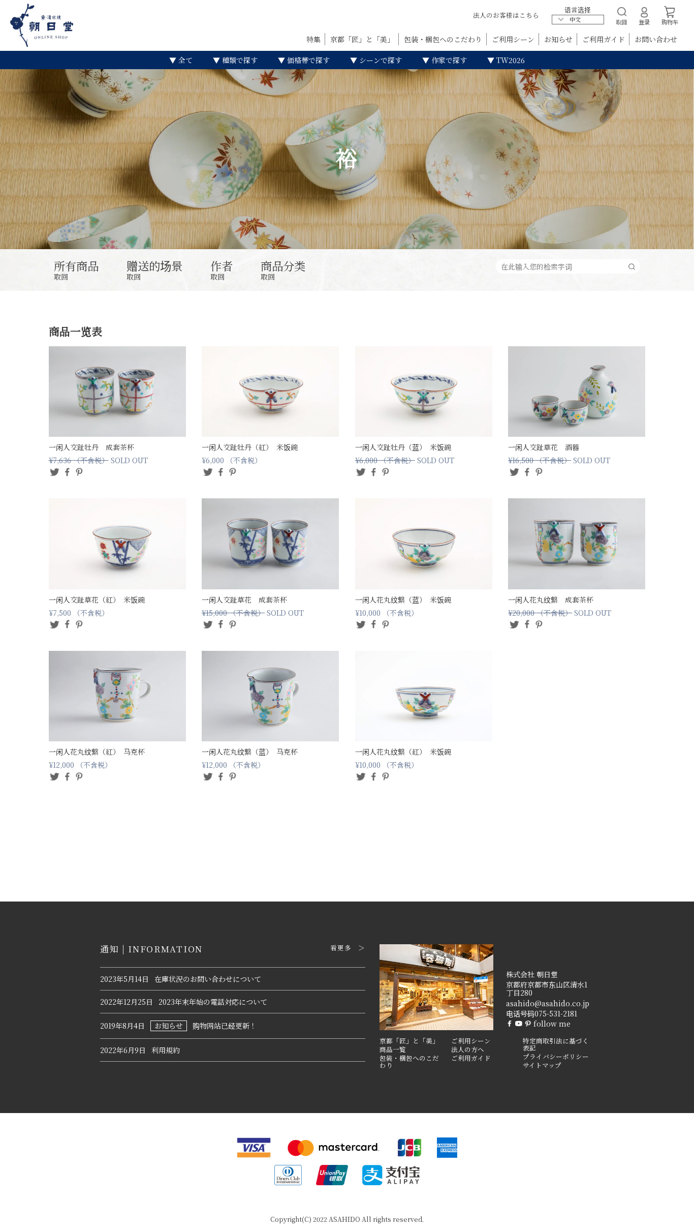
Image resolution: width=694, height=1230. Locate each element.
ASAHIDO (344, 1219)
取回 (76, 270)
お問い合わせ (656, 39)
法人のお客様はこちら (506, 15)
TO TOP (670, 1216)
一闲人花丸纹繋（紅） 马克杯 (97, 751)
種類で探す (239, 60)
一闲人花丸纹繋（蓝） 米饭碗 (403, 599)
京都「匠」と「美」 (363, 39)
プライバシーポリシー (556, 1056)
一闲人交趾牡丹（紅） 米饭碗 (250, 447)
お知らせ (559, 39)
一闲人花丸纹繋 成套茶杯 (550, 599)
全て (184, 60)
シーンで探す (379, 60)
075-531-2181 (555, 1013)
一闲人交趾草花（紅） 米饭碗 (97, 599)
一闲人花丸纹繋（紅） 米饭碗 (403, 751)
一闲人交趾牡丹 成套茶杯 (91, 447)
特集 (314, 39)
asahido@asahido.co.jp (547, 1003)
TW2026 (509, 60)
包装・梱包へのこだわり (444, 39)
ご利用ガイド (604, 39)
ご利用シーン (514, 39)
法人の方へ (467, 1049)
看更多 (341, 947)
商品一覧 (393, 1049)
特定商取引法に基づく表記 (556, 1044)
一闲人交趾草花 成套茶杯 (244, 599)
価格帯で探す (307, 60)
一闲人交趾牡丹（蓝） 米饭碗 (403, 447)
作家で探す (448, 60)
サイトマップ (542, 1065)
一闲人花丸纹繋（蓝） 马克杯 (250, 751)
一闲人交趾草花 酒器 (543, 447)
